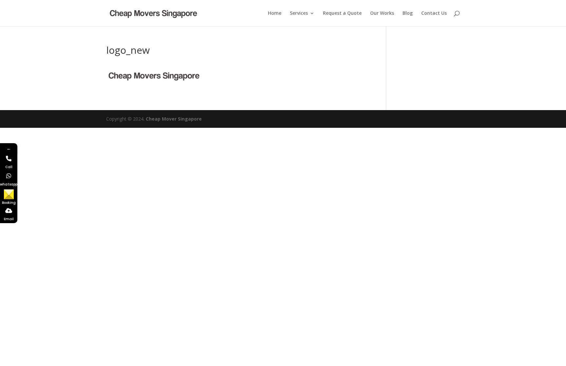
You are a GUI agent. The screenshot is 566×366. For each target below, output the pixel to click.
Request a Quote (342, 13)
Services (299, 13)
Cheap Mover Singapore (174, 119)
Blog (408, 13)
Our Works (382, 13)
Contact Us (434, 13)
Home (274, 13)
